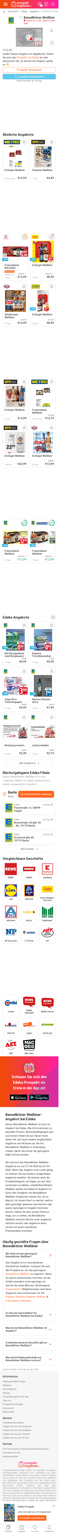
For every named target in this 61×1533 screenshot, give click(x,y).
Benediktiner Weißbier (18, 1273)
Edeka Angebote (16, 617)
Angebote (34, 11)
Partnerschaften (10, 1456)
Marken (6, 1393)
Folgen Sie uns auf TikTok (16, 1437)
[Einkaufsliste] (46, 4)
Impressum (8, 1408)
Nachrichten (8, 1412)
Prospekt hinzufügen (13, 1404)
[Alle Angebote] (53, 617)
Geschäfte (13, 11)
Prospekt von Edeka (28, 57)
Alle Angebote (9, 1389)
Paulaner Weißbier (36, 1296)
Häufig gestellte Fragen (14, 1381)
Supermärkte (13, 1289)
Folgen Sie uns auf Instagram (17, 1430)
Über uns (7, 1400)
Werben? (7, 1385)
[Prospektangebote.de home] (21, 4)
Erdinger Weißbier (15, 1296)
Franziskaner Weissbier (18, 1300)
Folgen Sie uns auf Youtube (16, 1434)
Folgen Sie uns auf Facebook (17, 1426)
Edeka (24, 11)
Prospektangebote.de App (16, 1396)
